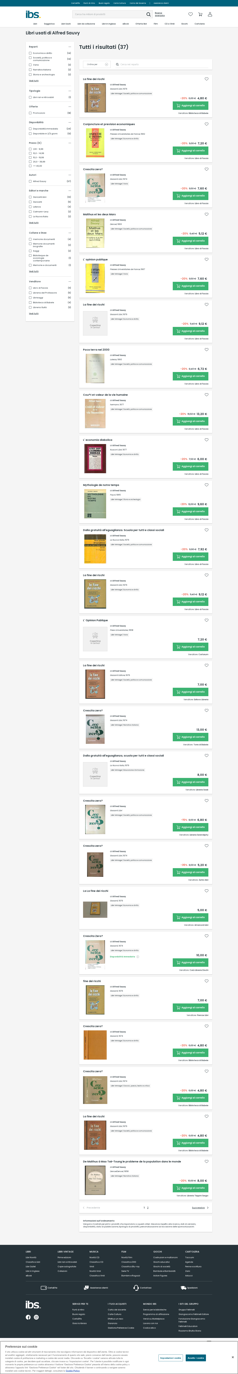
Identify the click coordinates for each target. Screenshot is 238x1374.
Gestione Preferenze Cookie (121, 1327)
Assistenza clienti (161, 3)
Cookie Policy (73, 1370)
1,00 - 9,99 (38, 149)
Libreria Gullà (40, 307)
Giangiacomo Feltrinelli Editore (194, 1314)
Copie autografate (67, 1266)
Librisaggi (38, 297)
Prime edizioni (64, 1257)
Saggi (36, 251)
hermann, (114, 404)
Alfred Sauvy (39, 181)
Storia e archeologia (44, 74)
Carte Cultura (119, 3)
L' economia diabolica (97, 440)
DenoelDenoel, (117, 1171)
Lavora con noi (150, 1323)
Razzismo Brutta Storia (190, 1330)
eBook (29, 1275)
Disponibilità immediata (45, 129)
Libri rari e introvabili (43, 97)
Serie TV (125, 1271)
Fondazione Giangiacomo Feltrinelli (192, 1320)
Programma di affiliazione (156, 1314)
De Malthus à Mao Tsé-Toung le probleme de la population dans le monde (132, 1161)
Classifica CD (96, 1262)
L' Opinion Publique (95, 620)
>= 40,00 (37, 166)
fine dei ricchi (92, 981)
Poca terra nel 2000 (96, 350)
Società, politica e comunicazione (42, 59)
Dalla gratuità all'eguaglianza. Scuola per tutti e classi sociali (123, 530)
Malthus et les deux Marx (99, 214)
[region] (119, 1357)
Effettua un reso (115, 1318)
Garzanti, (114, 900)
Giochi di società (161, 1266)
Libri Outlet (31, 1266)
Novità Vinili (95, 1271)
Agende (189, 1262)
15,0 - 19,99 (38, 157)
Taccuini (189, 1257)
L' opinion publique (95, 259)
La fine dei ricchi (93, 79)
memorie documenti (44, 239)
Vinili (92, 1266)
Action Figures (160, 1275)
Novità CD (94, 1257)
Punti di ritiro (89, 3)
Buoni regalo (104, 3)
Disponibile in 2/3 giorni (45, 133)
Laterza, (113, 359)
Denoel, (113, 224)
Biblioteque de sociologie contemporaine (41, 258)
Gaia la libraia (79, 1323)
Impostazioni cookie (170, 1357)
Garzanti (37, 202)
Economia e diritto (42, 53)
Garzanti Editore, (117, 675)
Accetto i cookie (196, 1357)
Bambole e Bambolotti (164, 1271)
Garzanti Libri (39, 197)
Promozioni (39, 113)
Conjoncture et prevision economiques (109, 124)
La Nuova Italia (40, 216)
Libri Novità (31, 1257)
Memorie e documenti (45, 265)
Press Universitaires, (119, 630)
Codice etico (149, 1327)
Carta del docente (138, 3)
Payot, (113, 494)
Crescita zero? (93, 169)
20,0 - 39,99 (39, 161)
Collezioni (62, 1271)
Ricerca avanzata (160, 14)
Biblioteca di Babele (43, 302)
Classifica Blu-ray (130, 1266)
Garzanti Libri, (116, 88)
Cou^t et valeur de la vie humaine (105, 395)
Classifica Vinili (97, 1275)
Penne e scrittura (193, 1266)
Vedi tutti (34, 80)
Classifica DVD (128, 1262)
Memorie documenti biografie (44, 245)
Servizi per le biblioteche (154, 1309)
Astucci (189, 1275)
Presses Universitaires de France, (125, 134)
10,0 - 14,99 (38, 153)
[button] (149, 14)
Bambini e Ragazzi (130, 1275)
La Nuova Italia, (117, 539)
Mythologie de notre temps (101, 485)
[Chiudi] (232, 1357)
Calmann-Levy (40, 211)
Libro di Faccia (40, 288)
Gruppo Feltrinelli (187, 1309)
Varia (36, 65)
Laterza (37, 207)
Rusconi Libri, (116, 449)
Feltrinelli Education (188, 1326)
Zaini (187, 1271)
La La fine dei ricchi (95, 891)
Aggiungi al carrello (193, 105)
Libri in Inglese (32, 1271)
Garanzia (112, 1323)
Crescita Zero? (93, 936)
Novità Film (126, 1257)
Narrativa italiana (42, 69)
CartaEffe (75, 3)
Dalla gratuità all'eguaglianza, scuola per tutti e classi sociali (123, 755)
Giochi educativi (161, 1262)
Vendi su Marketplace (153, 1318)
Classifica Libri (33, 1262)
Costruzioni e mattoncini (165, 1257)
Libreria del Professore (45, 293)
